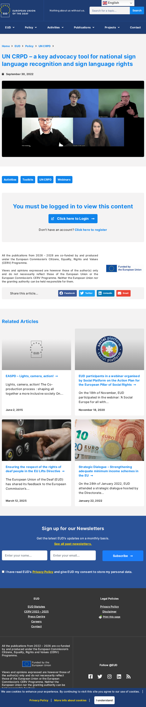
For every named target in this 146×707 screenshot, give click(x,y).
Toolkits (27, 179)
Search (137, 10)
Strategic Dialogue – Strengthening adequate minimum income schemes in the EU (108, 471)
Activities (53, 27)
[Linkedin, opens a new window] (119, 676)
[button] (67, 293)
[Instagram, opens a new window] (109, 676)
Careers (36, 621)
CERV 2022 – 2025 (36, 611)
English (113, 3)
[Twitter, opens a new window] (100, 676)
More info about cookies (70, 700)
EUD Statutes (36, 606)
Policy (29, 27)
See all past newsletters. (73, 544)
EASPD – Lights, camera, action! (30, 376)
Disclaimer (109, 611)
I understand (104, 700)
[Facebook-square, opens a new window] (90, 676)
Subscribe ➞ (123, 556)
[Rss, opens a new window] (128, 676)
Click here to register (91, 230)
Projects (110, 27)
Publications (82, 27)
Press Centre (36, 616)
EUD (8, 27)
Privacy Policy (43, 572)
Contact (135, 27)
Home (6, 46)
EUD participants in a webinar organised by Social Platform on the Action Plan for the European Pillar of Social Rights (109, 380)
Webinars (64, 179)
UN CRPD (45, 46)
